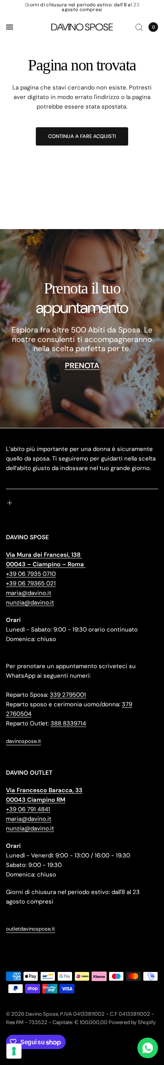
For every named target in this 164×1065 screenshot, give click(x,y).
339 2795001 (68, 695)
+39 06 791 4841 (28, 809)
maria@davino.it (28, 593)
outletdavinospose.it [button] (30, 929)
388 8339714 (68, 723)
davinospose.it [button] (23, 741)
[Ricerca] (139, 27)
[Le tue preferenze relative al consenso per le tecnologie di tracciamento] (13, 1051)
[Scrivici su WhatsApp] (147, 1048)
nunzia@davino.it (30, 602)
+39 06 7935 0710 (31, 574)
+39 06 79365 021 (31, 583)
